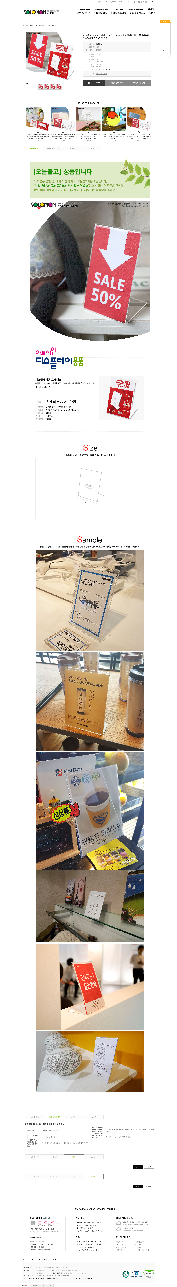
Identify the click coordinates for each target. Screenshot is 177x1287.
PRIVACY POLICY (57, 1259)
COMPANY (25, 1259)
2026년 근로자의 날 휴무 (85, 1228)
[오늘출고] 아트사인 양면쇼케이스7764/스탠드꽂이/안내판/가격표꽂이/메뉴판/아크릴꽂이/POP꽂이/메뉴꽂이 (139, 136)
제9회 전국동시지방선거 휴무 (86, 1225)
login (99, 2)
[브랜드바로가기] (106, 69)
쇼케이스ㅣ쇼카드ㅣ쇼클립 (49, 25)
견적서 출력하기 (140, 1247)
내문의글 (119, 1250)
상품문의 (92, 148)
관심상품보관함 (121, 1247)
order (127, 2)
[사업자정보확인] (57, 1273)
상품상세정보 (33, 148)
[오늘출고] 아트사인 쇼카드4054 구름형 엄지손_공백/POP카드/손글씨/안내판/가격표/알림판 (114, 136)
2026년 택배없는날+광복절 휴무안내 (89, 1222)
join (105, 2)
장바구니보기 (120, 1245)
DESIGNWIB (87, 1278)
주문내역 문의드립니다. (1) (85, 1247)
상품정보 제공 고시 (53, 148)
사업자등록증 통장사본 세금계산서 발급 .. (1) (91, 1242)
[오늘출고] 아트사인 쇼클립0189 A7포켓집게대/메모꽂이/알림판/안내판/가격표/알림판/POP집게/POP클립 (88, 136)
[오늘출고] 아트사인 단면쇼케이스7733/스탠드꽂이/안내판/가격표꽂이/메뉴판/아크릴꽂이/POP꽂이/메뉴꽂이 (38, 136)
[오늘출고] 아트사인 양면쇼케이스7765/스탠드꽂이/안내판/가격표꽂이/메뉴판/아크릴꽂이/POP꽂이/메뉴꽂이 (63, 136)
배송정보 (54, 1157)
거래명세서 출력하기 (142, 1250)
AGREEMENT (36, 1259)
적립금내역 (119, 1242)
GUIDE (46, 1259)
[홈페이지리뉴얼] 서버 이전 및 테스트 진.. (90, 1231)
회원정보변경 (139, 1242)
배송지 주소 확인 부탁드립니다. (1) (88, 1250)
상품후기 (73, 148)
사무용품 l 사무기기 (34, 25)
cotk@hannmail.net (63, 1275)
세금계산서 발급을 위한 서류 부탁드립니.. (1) (91, 1244)
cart (120, 2)
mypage (113, 2)
